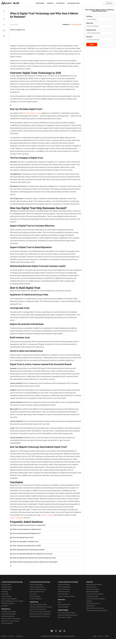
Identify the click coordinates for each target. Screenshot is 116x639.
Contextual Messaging (36, 584)
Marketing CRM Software (37, 591)
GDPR (106, 636)
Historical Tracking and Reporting (67, 615)
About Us (4, 636)
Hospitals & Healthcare (93, 603)
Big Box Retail (90, 606)
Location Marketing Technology (40, 582)
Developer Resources (64, 604)
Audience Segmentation (37, 587)
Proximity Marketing (36, 599)
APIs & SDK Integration (8, 603)
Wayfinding (4, 591)
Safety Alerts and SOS (64, 617)
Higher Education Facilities (94, 584)
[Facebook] (64, 631)
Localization (5, 606)
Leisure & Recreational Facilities (95, 599)
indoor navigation (16, 518)
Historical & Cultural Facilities (94, 594)
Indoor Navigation (6, 589)
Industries (50, 3)
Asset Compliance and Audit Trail (39, 616)
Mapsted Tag (34, 602)
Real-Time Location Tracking (38, 604)
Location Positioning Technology (12, 582)
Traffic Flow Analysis (64, 584)
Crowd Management (7, 623)
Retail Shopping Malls (92, 591)
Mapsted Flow (5, 609)
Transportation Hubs (92, 596)
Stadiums (89, 601)
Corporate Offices (91, 587)
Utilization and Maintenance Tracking (40, 607)
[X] (56, 631)
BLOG (16, 3)
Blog (59, 602)
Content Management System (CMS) (12, 601)
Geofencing (33, 594)
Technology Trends (73, 3)
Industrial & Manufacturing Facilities (96, 610)
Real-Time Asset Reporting (38, 609)
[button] (4, 25)
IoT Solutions (60, 3)
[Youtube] (51, 631)
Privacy (100, 636)
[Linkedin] (60, 631)
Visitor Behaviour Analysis (8, 611)
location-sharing (47, 515)
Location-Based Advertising (38, 589)
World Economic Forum (32, 113)
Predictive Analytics (64, 591)
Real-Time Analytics (64, 589)
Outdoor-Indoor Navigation (9, 599)
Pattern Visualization (64, 587)
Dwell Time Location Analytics (10, 621)
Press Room (19, 636)
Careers (11, 636)
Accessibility (5, 594)
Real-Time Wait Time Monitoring (10, 618)
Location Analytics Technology (68, 582)
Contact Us (109, 3)
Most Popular (40, 3)
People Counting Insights (8, 614)
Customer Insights (63, 594)
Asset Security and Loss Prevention (40, 611)
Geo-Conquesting (35, 596)
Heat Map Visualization (8, 616)
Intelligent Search (6, 587)
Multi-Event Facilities (92, 589)
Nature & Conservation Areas (94, 608)
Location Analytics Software (66, 596)
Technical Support (63, 607)
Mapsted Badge (63, 610)
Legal (94, 636)
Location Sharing (6, 596)
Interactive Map (6, 584)
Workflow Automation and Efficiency (40, 614)
